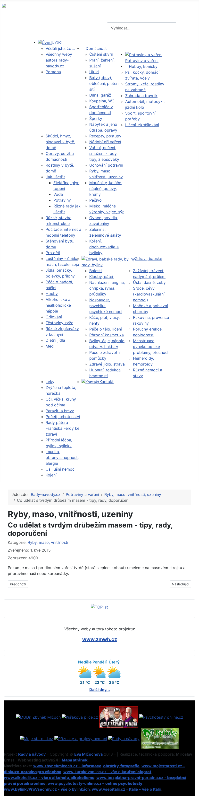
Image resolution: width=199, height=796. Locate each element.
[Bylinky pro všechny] (160, 738)
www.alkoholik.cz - (49, 777)
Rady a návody (32, 754)
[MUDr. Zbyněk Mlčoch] (38, 716)
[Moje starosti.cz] (36, 738)
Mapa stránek (75, 760)
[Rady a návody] (124, 738)
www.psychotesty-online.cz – (95, 783)
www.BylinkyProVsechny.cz (30, 789)
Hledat (187, 28)
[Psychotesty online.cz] (161, 716)
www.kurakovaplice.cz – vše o (107, 771)
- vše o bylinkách (74, 789)
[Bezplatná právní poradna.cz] (118, 716)
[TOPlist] (99, 606)
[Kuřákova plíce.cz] (80, 716)
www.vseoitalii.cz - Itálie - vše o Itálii (126, 789)
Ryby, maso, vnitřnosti (48, 542)
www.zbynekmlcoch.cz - (86, 765)
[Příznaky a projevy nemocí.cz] (80, 738)
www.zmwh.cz (99, 639)
